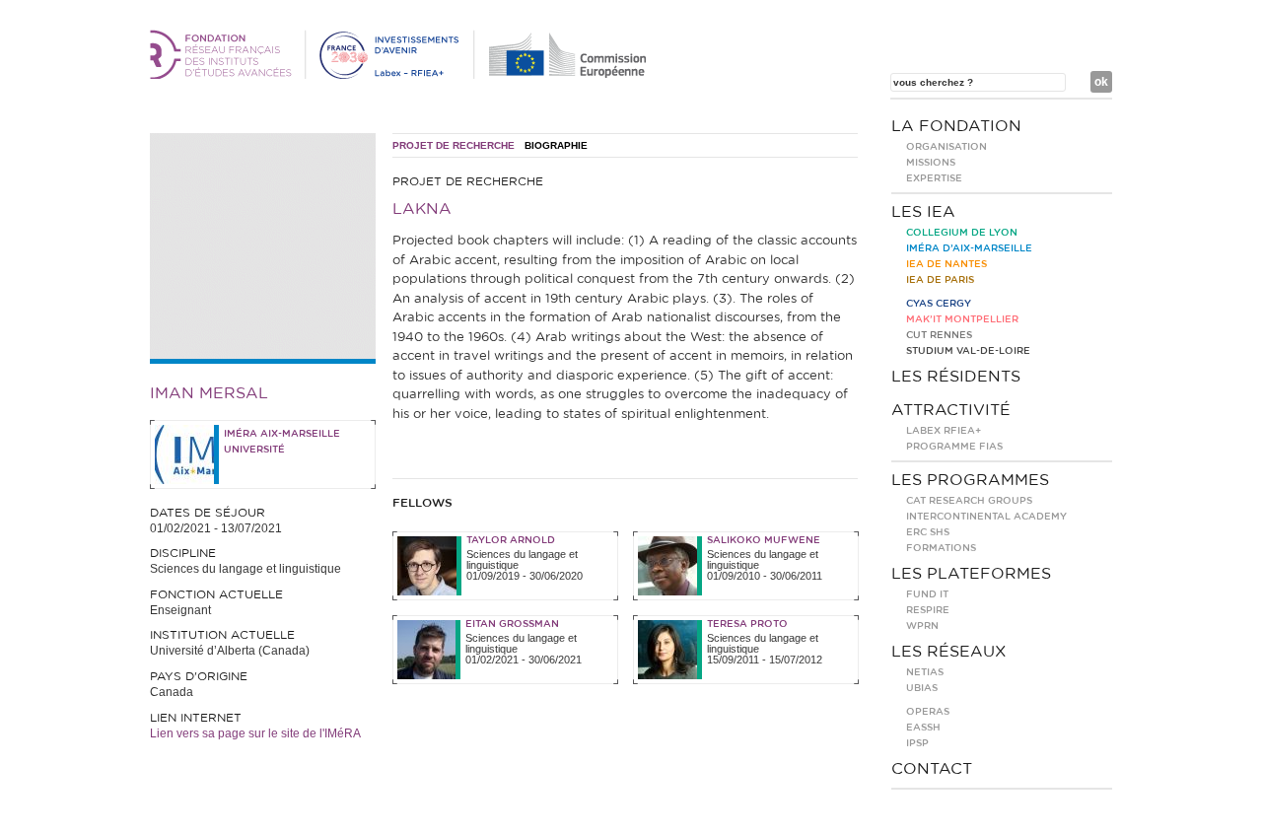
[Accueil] (401, 75)
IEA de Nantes (946, 264)
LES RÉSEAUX (949, 652)
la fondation (956, 126)
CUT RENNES (939, 335)
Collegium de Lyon (961, 233)
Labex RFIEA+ (943, 431)
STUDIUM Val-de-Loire (968, 351)
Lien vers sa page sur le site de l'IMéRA (255, 733)
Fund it (927, 594)
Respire (927, 610)
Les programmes (970, 480)
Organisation (946, 147)
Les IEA (923, 212)
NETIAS (925, 672)
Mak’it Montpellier (962, 319)
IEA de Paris (940, 280)
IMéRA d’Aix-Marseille (969, 248)
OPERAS (927, 712)
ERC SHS (927, 532)
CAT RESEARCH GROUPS (969, 501)
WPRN (922, 626)
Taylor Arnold (510, 540)
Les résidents (955, 376)
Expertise (934, 178)
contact (931, 769)
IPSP (917, 743)
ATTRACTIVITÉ (951, 410)
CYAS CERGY (938, 304)
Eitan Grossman (512, 624)
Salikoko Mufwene (763, 540)
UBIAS (922, 688)
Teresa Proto (747, 624)
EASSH (923, 727)
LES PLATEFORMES (971, 574)
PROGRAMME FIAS (954, 447)
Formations (941, 548)
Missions (930, 163)
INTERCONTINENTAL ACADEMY (986, 517)
